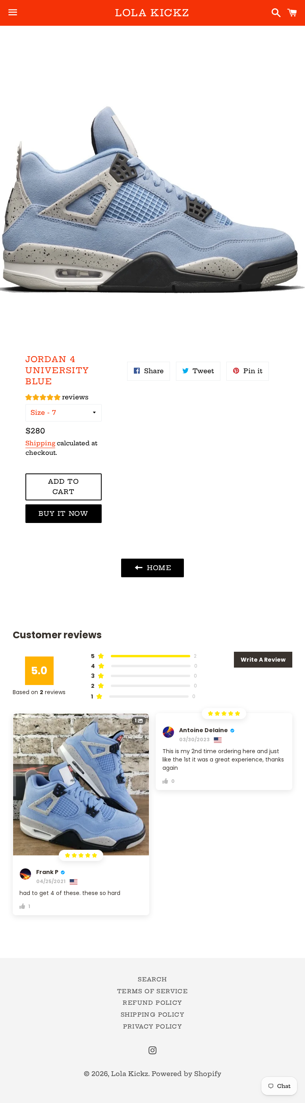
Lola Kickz (152, 13)
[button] (57, 398)
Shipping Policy (152, 1014)
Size (38, 412)
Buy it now (63, 513)
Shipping (40, 443)
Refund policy (152, 1002)
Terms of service (152, 991)
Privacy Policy (152, 1026)
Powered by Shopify (186, 1074)
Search (152, 979)
